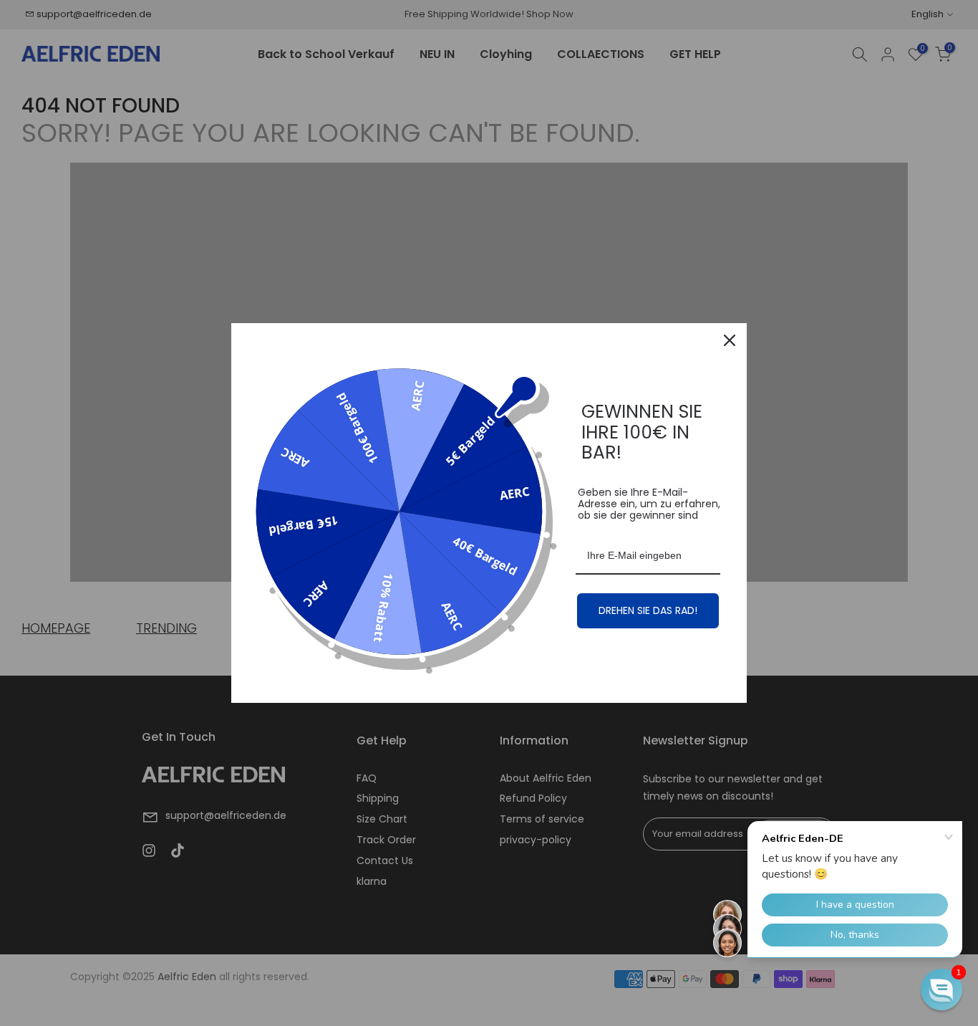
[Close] (729, 340)
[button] (941, 989)
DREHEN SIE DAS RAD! (648, 610)
